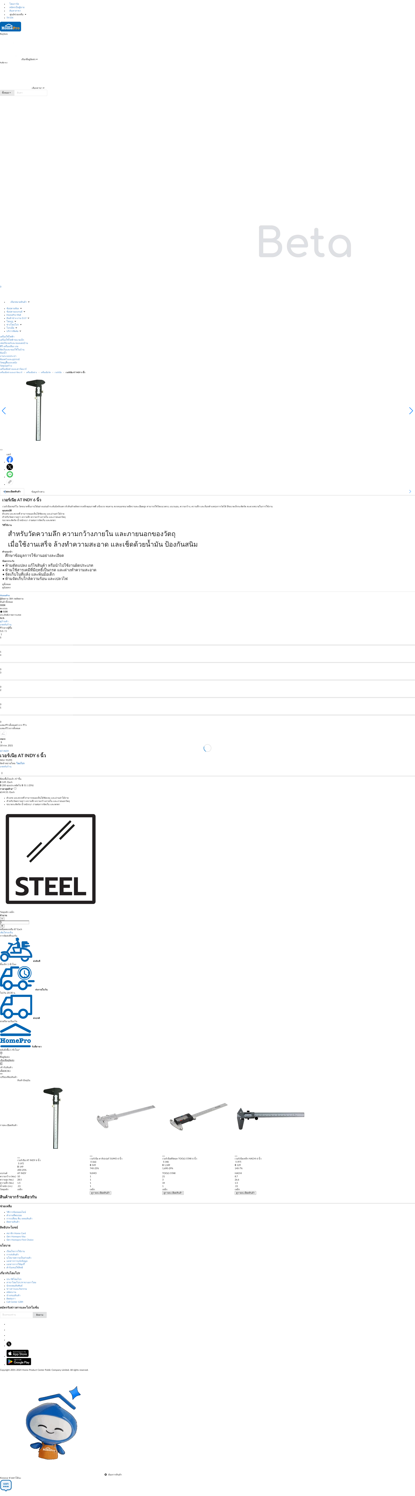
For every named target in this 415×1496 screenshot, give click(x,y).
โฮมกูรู (9, 321)
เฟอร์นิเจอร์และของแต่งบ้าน (14, 343)
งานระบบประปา (8, 356)
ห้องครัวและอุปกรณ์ (10, 359)
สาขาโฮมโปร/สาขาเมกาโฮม (21, 1282)
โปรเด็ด (10, 328)
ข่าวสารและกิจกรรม (16, 1289)
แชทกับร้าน (6, 625)
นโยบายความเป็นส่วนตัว (18, 1258)
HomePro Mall (13, 315)
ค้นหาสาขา (15, 11)
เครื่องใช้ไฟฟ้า (7, 337)
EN (11, 18)
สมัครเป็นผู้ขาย (16, 7)
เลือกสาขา (36, 88)
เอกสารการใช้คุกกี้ (15, 1264)
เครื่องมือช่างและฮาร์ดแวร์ (13, 369)
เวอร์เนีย (58, 372)
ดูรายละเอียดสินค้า (100, 1193)
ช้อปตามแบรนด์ (14, 312)
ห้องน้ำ (3, 353)
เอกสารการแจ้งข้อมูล (17, 1261)
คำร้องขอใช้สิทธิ (14, 1268)
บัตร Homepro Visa (15, 1237)
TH (8, 18)
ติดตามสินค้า (12, 1222)
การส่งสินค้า (12, 1255)
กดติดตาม (19, 599)
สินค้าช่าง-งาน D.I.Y (16, 318)
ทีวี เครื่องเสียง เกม (9, 346)
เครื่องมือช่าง (31, 372)
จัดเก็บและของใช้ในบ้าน (12, 350)
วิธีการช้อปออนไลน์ (16, 1212)
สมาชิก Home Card (16, 1233)
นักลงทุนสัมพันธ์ (14, 1286)
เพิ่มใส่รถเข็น (6, 933)
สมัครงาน (11, 1292)
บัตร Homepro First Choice (19, 1240)
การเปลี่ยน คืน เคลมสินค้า (19, 1219)
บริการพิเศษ (12, 331)
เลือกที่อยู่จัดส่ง (28, 59)
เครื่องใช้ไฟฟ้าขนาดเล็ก (12, 340)
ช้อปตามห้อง (12, 308)
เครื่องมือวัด (46, 372)
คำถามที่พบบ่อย (14, 1215)
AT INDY (4, 751)
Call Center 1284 (14, 1302)
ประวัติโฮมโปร (14, 1279)
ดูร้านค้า (4, 621)
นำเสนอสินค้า (13, 1295)
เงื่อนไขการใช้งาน (15, 1251)
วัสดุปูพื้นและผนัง (8, 363)
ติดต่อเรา (11, 1299)
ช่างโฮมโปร (12, 325)
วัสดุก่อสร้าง (6, 366)
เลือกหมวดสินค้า (18, 302)
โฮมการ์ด (14, 4)
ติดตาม (39, 1315)
